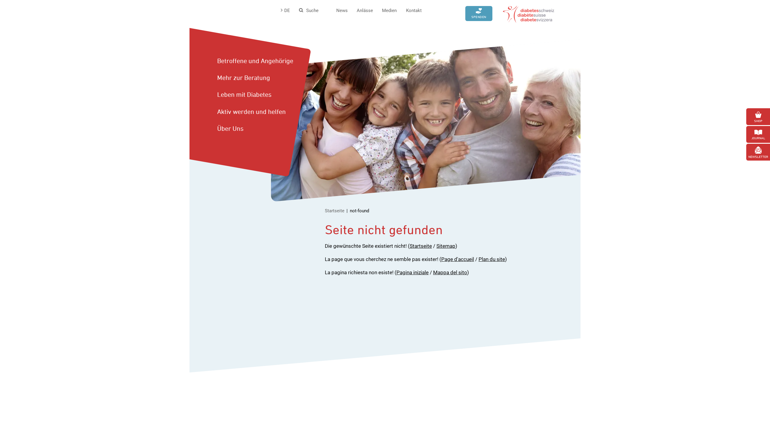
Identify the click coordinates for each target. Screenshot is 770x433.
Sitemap (445, 246)
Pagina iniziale (412, 272)
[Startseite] (528, 14)
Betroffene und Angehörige (255, 60)
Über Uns (230, 128)
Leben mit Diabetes (244, 94)
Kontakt (414, 10)
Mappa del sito (450, 272)
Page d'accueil (457, 259)
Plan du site (492, 259)
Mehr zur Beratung (243, 77)
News (342, 10)
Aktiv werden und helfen (251, 111)
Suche (312, 10)
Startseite (334, 210)
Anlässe (365, 10)
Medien (389, 10)
